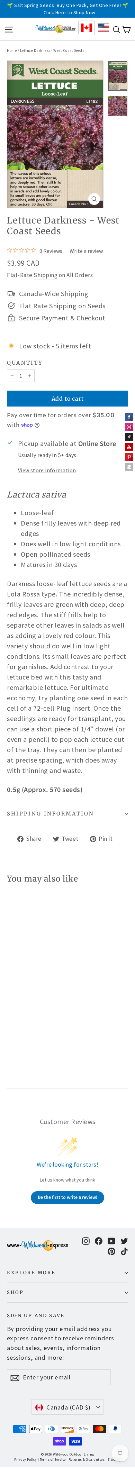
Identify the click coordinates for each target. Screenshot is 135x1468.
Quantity (25, 363)
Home (12, 50)
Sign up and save (36, 1316)
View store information (47, 470)
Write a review (86, 251)
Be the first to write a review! (67, 1197)
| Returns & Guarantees (85, 1459)
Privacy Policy (25, 1459)
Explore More (31, 1273)
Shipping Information (50, 813)
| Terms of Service (52, 1459)
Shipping (45, 275)
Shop (15, 1292)
